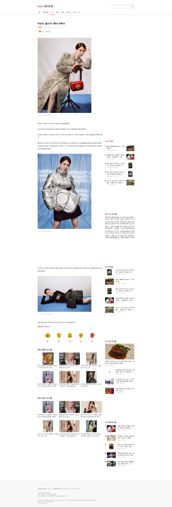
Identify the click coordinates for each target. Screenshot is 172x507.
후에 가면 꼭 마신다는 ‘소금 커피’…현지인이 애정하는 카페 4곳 (116, 165)
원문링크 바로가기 (44, 326)
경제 (62, 12)
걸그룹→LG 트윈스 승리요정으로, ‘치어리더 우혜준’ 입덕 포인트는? (125, 438)
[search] (132, 6)
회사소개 (50, 488)
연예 (57, 12)
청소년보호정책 (65, 488)
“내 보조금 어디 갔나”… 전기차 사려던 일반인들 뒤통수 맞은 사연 (125, 381)
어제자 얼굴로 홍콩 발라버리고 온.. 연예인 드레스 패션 (47, 366)
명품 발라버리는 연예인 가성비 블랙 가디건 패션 (69, 366)
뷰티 (52, 12)
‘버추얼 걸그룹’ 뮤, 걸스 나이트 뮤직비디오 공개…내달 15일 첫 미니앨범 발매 (125, 455)
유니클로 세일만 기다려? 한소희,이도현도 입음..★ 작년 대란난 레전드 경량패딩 (91, 435)
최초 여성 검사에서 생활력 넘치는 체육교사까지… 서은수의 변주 (125, 463)
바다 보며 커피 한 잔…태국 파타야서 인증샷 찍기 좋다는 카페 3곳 (116, 174)
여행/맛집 (45, 12)
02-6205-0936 (42, 496)
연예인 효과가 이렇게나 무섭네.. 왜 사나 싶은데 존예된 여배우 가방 (48, 385)
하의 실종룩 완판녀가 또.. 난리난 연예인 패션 (91, 385)
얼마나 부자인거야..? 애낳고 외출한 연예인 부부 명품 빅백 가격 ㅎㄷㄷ (91, 416)
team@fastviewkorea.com (62, 496)
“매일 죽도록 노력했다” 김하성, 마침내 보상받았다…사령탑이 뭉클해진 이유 (116, 157)
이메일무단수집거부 (75, 488)
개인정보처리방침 (57, 488)
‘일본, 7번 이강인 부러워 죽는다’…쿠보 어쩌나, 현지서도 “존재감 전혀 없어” (125, 446)
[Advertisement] (70, 251)
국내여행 (109, 150)
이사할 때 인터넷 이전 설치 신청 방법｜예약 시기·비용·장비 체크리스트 (125, 372)
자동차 (117, 383)
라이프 (69, 12)
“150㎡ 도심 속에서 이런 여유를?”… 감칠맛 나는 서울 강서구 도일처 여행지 (116, 182)
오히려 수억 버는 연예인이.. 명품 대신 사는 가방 (91, 366)
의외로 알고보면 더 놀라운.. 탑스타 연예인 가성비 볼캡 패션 (69, 385)
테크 (74, 12)
